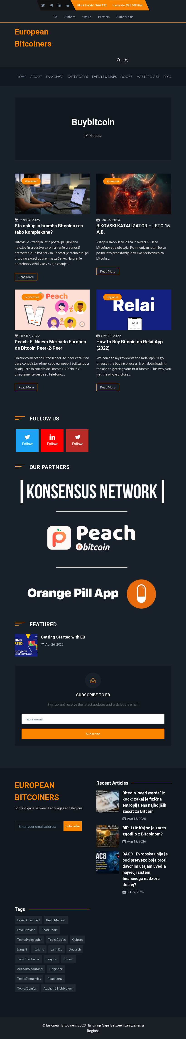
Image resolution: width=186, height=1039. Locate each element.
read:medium (56, 920)
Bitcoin (68, 959)
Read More (26, 277)
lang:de (56, 949)
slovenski (31, 181)
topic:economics (29, 978)
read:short (50, 930)
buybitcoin (32, 297)
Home (21, 77)
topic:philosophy (29, 939)
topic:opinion (27, 988)
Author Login (124, 17)
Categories (78, 77)
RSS (55, 17)
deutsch (75, 949)
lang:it (22, 949)
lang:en (51, 959)
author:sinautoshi (30, 969)
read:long (55, 978)
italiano (39, 949)
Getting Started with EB (63, 637)
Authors (69, 17)
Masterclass (148, 77)
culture (77, 939)
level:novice (26, 930)
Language (55, 77)
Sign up (86, 17)
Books (126, 77)
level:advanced (28, 920)
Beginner (112, 297)
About (36, 77)
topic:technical (28, 959)
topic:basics (57, 939)
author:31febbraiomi (58, 988)
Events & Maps (104, 77)
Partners (104, 17)
